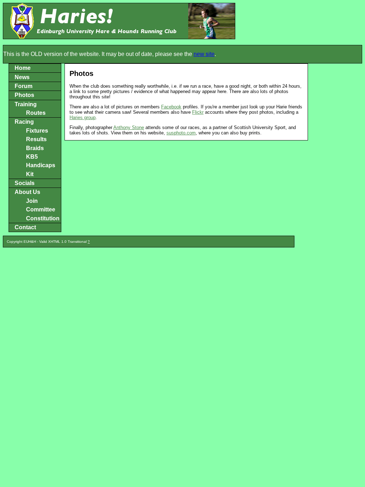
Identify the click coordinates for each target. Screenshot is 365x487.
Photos (24, 95)
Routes (36, 113)
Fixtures (37, 131)
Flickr (198, 112)
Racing (24, 122)
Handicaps (40, 165)
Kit (30, 174)
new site (204, 54)
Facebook (171, 106)
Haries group (83, 117)
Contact (25, 227)
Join (32, 201)
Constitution (43, 218)
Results (36, 139)
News (22, 77)
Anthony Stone (128, 127)
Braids (35, 148)
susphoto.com (181, 132)
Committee (40, 209)
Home (23, 68)
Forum (23, 86)
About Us (27, 192)
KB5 (32, 157)
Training (26, 104)
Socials (25, 183)
